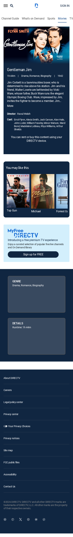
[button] (6, 6)
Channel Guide (10, 18)
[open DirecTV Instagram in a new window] (28, 519)
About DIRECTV (12, 378)
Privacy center (11, 414)
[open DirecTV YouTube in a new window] (36, 519)
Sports (51, 18)
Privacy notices (11, 438)
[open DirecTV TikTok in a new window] (44, 519)
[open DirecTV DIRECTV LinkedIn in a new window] (5, 519)
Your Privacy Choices (19, 426)
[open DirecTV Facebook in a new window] (12, 519)
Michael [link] (36, 211)
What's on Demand (33, 18)
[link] (18, 191)
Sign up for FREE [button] (33, 254)
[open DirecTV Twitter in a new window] (20, 519)
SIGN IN (64, 6)
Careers (8, 390)
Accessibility (10, 474)
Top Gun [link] (12, 210)
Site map (8, 450)
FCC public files (11, 462)
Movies (62, 18)
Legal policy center (13, 402)
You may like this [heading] (17, 168)
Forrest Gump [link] (64, 211)
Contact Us (9, 486)
